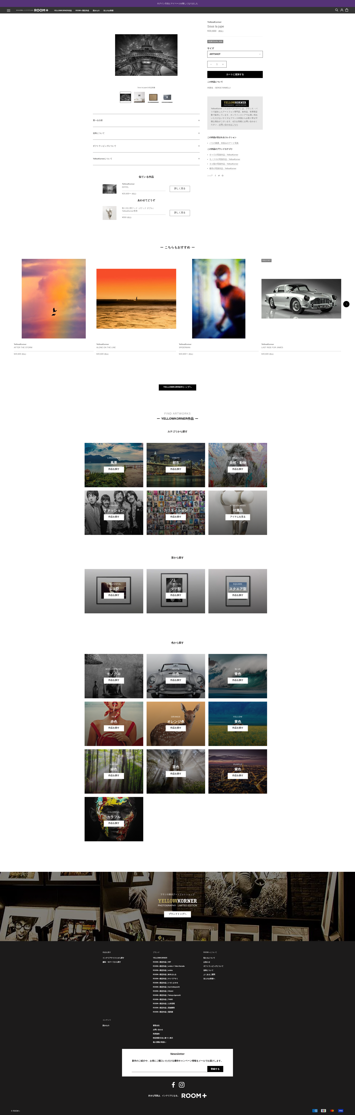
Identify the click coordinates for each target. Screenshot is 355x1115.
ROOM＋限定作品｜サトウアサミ (165, 979)
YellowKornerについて (102, 159)
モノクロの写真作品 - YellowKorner (224, 159)
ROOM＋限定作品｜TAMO (163, 999)
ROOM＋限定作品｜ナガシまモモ (165, 983)
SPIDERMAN (184, 347)
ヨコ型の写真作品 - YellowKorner (223, 164)
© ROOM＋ (15, 1111)
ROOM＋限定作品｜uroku (163, 970)
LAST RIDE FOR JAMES (272, 347)
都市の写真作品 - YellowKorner (222, 168)
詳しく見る (179, 188)
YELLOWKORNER (160, 958)
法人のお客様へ (209, 979)
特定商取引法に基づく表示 (163, 1038)
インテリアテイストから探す (113, 958)
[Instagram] (181, 1085)
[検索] (336, 9)
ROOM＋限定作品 (82, 11)
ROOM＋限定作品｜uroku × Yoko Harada (169, 966)
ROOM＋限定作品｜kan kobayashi (166, 987)
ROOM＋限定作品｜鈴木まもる (164, 974)
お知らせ (206, 962)
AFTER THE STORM (23, 347)
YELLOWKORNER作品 (63, 11)
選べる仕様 (98, 120)
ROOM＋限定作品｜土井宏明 (164, 1004)
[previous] (9, 304)
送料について (99, 133)
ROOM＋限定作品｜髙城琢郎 (164, 1008)
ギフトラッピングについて (104, 146)
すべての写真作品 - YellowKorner (223, 155)
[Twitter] (219, 175)
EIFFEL (125, 187)
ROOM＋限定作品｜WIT (162, 962)
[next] (346, 304)
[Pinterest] (222, 175)
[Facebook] (215, 175)
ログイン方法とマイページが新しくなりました (177, 3)
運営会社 (156, 1025)
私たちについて (209, 958)
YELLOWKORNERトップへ (177, 387)
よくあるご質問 (209, 974)
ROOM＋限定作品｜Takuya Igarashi (167, 995)
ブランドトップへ (177, 914)
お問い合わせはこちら (228, 124)
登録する (215, 1069)
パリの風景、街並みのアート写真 (224, 143)
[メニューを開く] (8, 10)
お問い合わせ (158, 1030)
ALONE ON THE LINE (106, 347)
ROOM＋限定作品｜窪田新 (163, 1012)
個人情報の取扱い (159, 1042)
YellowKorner (214, 22)
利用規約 (156, 1034)
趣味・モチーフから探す (112, 962)
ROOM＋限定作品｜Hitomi (163, 991)
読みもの (96, 11)
